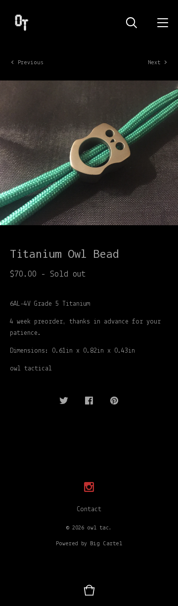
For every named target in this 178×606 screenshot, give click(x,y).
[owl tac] (21, 22)
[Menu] (162, 22)
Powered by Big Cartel (89, 544)
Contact (89, 509)
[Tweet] (64, 401)
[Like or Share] (89, 401)
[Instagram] (89, 488)
